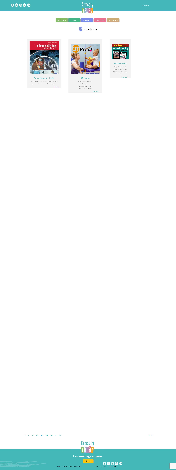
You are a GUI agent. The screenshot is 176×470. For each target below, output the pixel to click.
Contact (145, 5)
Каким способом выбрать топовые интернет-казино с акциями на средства (88, 199)
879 (33, 435)
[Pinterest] (24, 5)
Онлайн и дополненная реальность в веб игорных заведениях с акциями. (88, 124)
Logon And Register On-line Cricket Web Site (88, 418)
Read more (96, 91)
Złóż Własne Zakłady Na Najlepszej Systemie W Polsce (88, 346)
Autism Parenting (120, 63)
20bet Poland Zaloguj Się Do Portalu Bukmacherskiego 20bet (88, 308)
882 (47, 435)
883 (51, 435)
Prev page (149, 435)
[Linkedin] (28, 5)
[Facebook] (12, 5)
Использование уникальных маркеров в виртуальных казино (88, 162)
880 (37, 435)
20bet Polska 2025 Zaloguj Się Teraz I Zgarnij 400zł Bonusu (88, 274)
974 (60, 435)
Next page (152, 435)
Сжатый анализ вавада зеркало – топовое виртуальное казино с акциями (88, 236)
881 (42, 435)
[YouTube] (20, 5)
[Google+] (16, 5)
